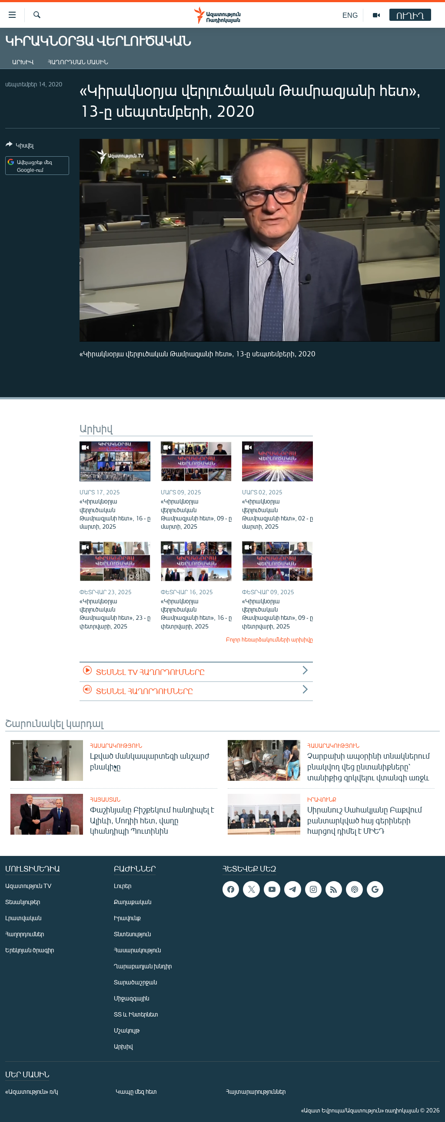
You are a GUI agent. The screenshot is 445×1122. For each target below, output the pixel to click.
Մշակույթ (126, 1030)
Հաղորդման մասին (78, 62)
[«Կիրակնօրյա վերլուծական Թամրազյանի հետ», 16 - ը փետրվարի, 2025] (196, 561)
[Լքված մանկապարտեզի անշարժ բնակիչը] (46, 760)
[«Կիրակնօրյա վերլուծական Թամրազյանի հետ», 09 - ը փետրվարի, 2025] (277, 561)
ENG (350, 15)
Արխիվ (23, 62)
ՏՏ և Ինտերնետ (136, 1014)
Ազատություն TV (28, 885)
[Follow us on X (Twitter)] (251, 889)
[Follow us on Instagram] (313, 889)
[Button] (19, 147)
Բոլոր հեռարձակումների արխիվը (269, 639)
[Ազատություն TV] (376, 15)
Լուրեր (122, 885)
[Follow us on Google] (375, 889)
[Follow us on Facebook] (230, 889)
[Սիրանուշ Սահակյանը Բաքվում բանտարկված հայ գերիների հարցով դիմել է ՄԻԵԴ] (264, 814)
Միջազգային (131, 998)
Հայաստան (105, 799)
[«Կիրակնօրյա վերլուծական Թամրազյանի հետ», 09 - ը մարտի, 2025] (196, 461)
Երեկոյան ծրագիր (29, 950)
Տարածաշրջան (135, 982)
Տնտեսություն (132, 934)
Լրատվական (23, 917)
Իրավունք (321, 799)
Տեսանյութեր (22, 901)
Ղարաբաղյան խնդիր (143, 966)
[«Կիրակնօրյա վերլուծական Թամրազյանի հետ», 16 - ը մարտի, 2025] (115, 461)
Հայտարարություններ (256, 1091)
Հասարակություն (116, 745)
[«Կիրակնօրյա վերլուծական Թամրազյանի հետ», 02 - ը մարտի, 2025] (277, 461)
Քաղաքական (132, 901)
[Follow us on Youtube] (272, 889)
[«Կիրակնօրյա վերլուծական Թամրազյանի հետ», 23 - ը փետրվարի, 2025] (115, 561)
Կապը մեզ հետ (136, 1091)
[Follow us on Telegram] (292, 889)
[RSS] (333, 889)
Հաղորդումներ (24, 934)
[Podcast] (354, 889)
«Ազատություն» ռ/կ (31, 1091)
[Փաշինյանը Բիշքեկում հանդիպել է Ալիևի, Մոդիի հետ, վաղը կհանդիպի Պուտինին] (46, 814)
